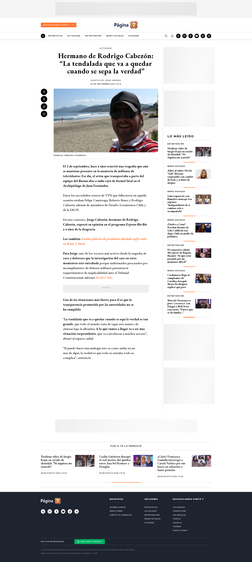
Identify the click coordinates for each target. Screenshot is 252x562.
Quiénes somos (118, 507)
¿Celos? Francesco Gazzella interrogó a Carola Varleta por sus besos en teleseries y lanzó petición (171, 463)
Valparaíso (179, 507)
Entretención (93, 36)
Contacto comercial (121, 515)
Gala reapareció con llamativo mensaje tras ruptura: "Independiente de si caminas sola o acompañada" (179, 203)
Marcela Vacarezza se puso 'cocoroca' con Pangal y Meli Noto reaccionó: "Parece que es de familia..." (180, 306)
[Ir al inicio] (43, 36)
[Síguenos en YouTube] (197, 36)
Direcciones (116, 511)
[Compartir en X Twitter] (44, 99)
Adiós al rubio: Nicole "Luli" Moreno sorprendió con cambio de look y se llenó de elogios (180, 176)
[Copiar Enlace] (44, 106)
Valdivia (177, 523)
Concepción (179, 511)
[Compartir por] (44, 114)
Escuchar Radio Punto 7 (56, 25)
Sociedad (133, 36)
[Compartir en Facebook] (44, 92)
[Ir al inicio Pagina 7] (126, 25)
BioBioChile (104, 277)
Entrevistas (55, 36)
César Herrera (113, 80)
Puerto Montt (180, 530)
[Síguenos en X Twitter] (178, 36)
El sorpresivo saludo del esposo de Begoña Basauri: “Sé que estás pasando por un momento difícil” (179, 255)
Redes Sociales (115, 36)
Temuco (177, 519)
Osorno (177, 526)
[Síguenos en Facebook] (190, 36)
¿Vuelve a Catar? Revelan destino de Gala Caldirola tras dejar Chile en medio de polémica (180, 230)
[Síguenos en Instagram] (184, 36)
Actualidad (73, 36)
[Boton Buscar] (166, 36)
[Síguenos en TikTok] (203, 36)
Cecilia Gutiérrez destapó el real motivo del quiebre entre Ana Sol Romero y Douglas (115, 462)
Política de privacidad (52, 542)
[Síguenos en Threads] (209, 36)
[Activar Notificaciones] (172, 36)
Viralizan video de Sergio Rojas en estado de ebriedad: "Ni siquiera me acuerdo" (180, 153)
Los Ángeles (179, 515)
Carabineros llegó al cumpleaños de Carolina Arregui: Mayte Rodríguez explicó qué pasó (178, 281)
